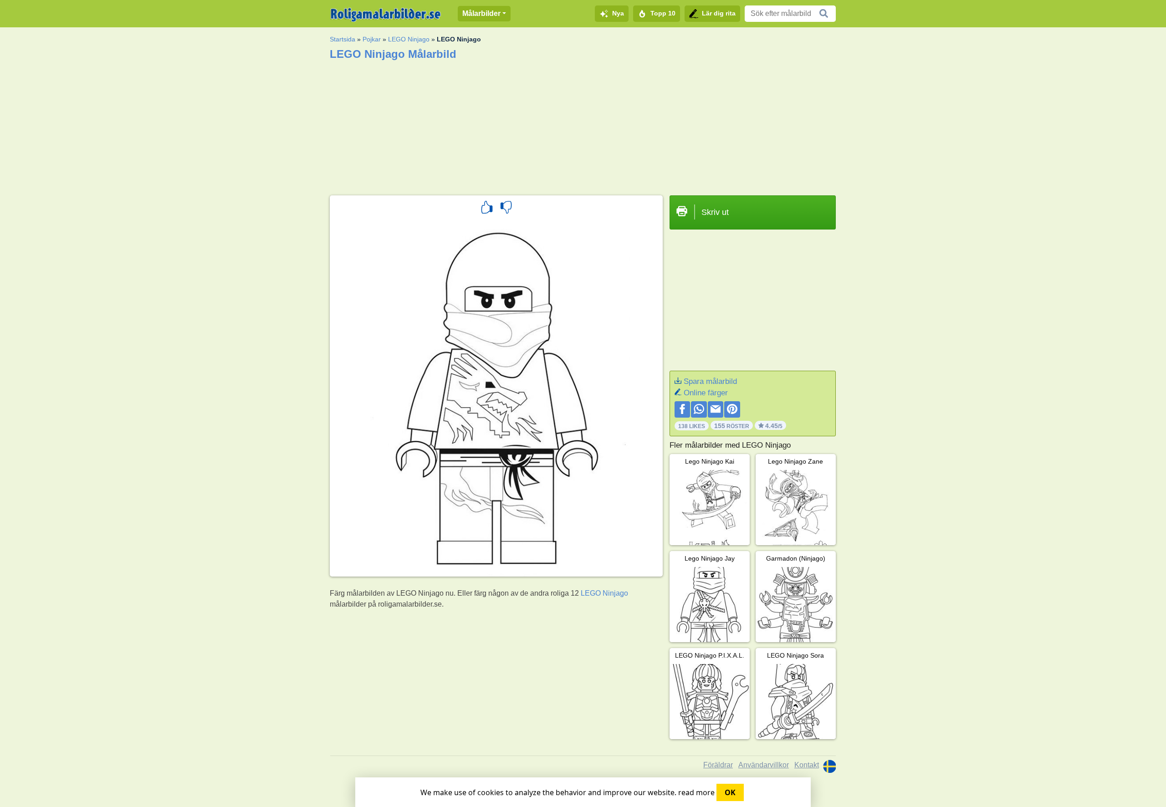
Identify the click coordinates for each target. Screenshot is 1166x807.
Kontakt (806, 765)
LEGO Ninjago (409, 39)
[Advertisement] (583, 125)
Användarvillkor (763, 765)
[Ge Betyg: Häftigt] (486, 208)
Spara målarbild (710, 381)
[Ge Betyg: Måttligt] (506, 208)
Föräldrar (718, 765)
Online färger (706, 392)
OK (730, 792)
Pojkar (372, 39)
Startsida (342, 39)
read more (696, 792)
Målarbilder (481, 13)
